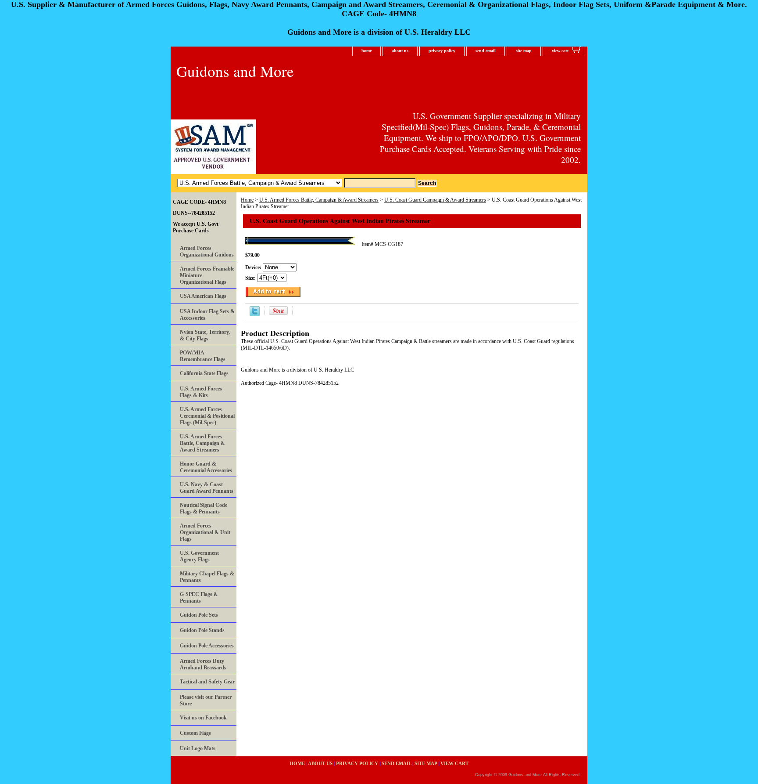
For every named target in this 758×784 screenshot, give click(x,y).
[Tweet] (255, 314)
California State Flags (204, 373)
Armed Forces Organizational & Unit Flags (205, 532)
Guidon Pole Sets (199, 615)
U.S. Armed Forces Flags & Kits (201, 392)
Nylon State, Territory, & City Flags (205, 335)
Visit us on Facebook (203, 718)
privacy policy (442, 50)
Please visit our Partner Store (206, 700)
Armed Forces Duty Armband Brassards (203, 664)
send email (486, 50)
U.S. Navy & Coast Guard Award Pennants (206, 487)
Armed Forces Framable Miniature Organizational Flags (207, 275)
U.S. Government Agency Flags (199, 556)
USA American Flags (203, 296)
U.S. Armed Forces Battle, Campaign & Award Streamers (319, 200)
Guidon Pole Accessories (207, 646)
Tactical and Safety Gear (207, 682)
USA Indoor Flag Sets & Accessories (207, 314)
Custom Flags (195, 733)
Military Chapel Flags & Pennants (207, 577)
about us (400, 50)
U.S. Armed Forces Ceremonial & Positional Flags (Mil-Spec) (207, 416)
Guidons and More (235, 71)
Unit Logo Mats (197, 748)
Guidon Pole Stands (202, 630)
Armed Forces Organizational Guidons (207, 251)
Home (247, 200)
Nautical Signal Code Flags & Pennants (203, 508)
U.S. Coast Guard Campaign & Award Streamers (435, 200)
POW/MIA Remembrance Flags (202, 356)
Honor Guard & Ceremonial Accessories (206, 467)
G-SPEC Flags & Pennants (199, 597)
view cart (560, 50)
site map (524, 50)
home (366, 50)
